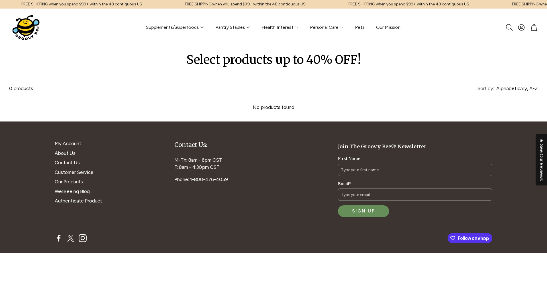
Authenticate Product (78, 201)
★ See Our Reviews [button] (541, 159)
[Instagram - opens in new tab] (83, 238)
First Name (349, 158)
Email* (345, 183)
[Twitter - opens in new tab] (70, 238)
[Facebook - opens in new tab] (59, 238)
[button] (509, 27)
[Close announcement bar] (541, 4)
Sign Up (363, 211)
